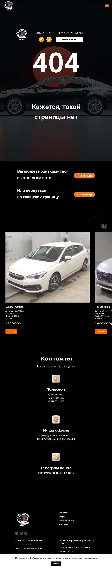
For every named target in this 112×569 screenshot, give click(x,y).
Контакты (63, 524)
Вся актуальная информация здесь (56, 473)
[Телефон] (25, 533)
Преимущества (66, 521)
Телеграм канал (56, 468)
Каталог (63, 513)
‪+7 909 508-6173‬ (56, 398)
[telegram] (16, 533)
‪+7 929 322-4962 (56, 401)
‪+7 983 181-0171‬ (56, 394)
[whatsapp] (21, 533)
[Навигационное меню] (107, 5)
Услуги (62, 517)
